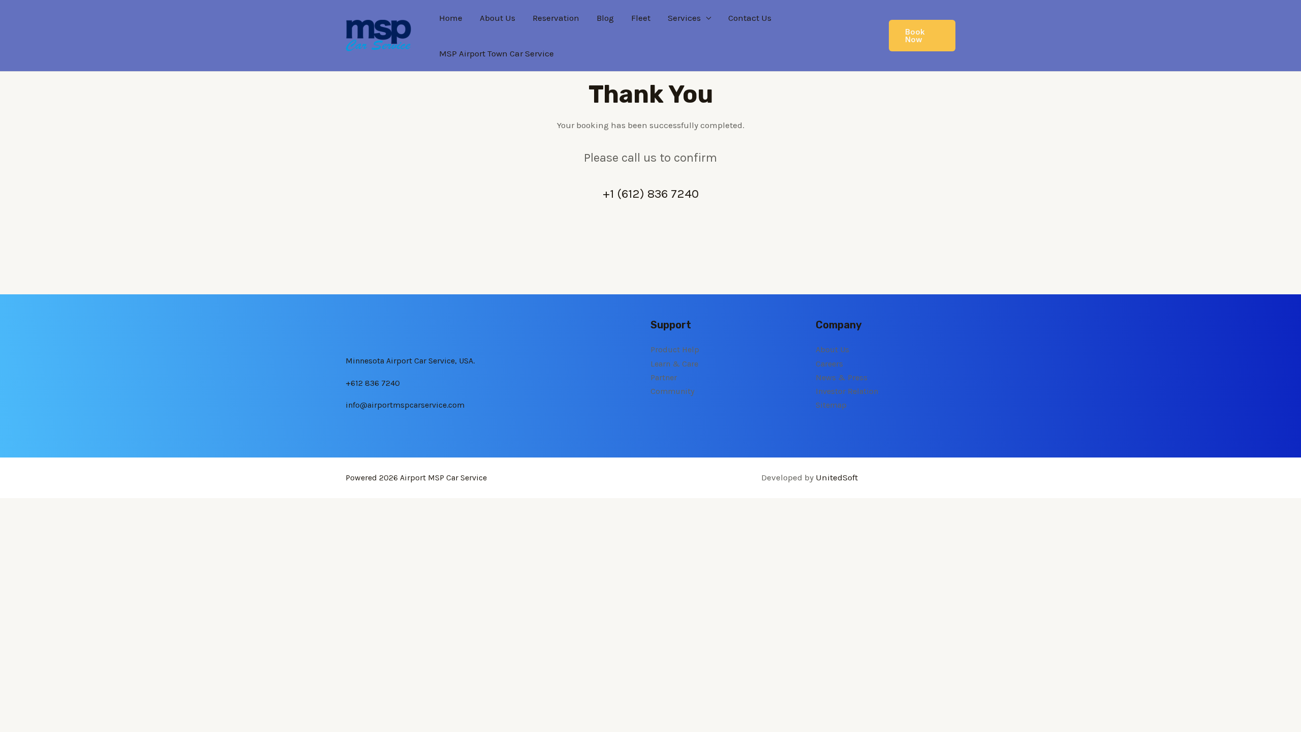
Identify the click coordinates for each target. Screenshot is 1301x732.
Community (672, 391)
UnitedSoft (837, 477)
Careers (829, 364)
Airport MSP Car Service (443, 477)
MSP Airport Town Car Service (496, 53)
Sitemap (831, 405)
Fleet (640, 18)
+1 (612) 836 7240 (651, 194)
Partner (663, 377)
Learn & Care (674, 364)
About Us (497, 18)
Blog (605, 18)
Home (450, 18)
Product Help (674, 349)
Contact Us (749, 18)
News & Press (842, 377)
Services (684, 18)
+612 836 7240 (373, 383)
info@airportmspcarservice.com (405, 405)
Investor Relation (847, 391)
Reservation (556, 18)
